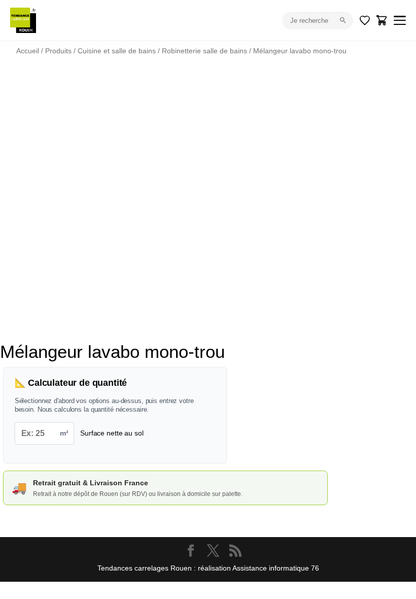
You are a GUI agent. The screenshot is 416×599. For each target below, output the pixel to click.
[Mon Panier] (382, 20)
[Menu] (400, 20)
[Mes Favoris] (364, 20)
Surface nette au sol (111, 433)
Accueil (27, 51)
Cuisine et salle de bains (117, 51)
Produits (58, 51)
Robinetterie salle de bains (204, 51)
